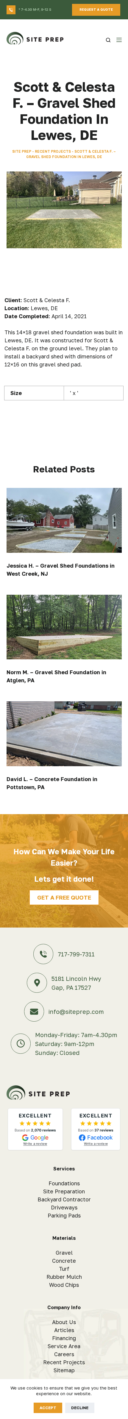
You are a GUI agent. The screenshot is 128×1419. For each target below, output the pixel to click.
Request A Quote (96, 9)
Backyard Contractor (64, 1199)
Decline (79, 1407)
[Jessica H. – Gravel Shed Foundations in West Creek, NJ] (64, 520)
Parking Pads (64, 1215)
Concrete (64, 1260)
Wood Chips (64, 1284)
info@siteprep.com (76, 1011)
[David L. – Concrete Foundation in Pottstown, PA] (64, 733)
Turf (64, 1268)
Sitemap (64, 1370)
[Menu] (119, 40)
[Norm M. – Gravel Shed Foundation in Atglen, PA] (64, 627)
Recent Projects (53, 151)
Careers (64, 1354)
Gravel (64, 1252)
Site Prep (21, 151)
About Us (64, 1322)
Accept (48, 1407)
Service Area (64, 1346)
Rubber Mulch (64, 1276)
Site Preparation (64, 1191)
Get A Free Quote (64, 897)
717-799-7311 (76, 954)
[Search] (108, 40)
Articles (64, 1330)
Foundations (64, 1183)
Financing (64, 1338)
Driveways (64, 1207)
